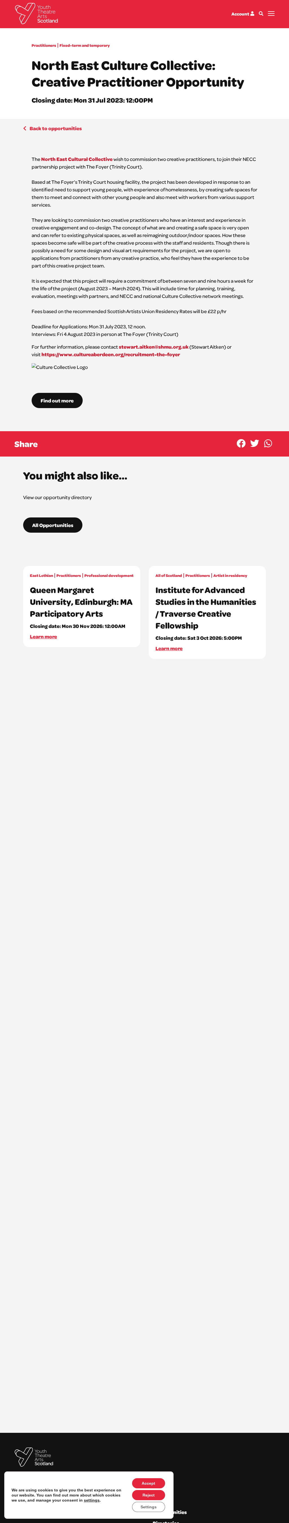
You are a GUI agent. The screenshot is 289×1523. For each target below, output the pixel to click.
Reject (149, 1495)
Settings (149, 1507)
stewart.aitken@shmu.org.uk (154, 346)
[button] (241, 443)
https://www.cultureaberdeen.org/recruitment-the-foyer (110, 354)
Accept (148, 1483)
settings (92, 1500)
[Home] (36, 13)
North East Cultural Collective (76, 159)
